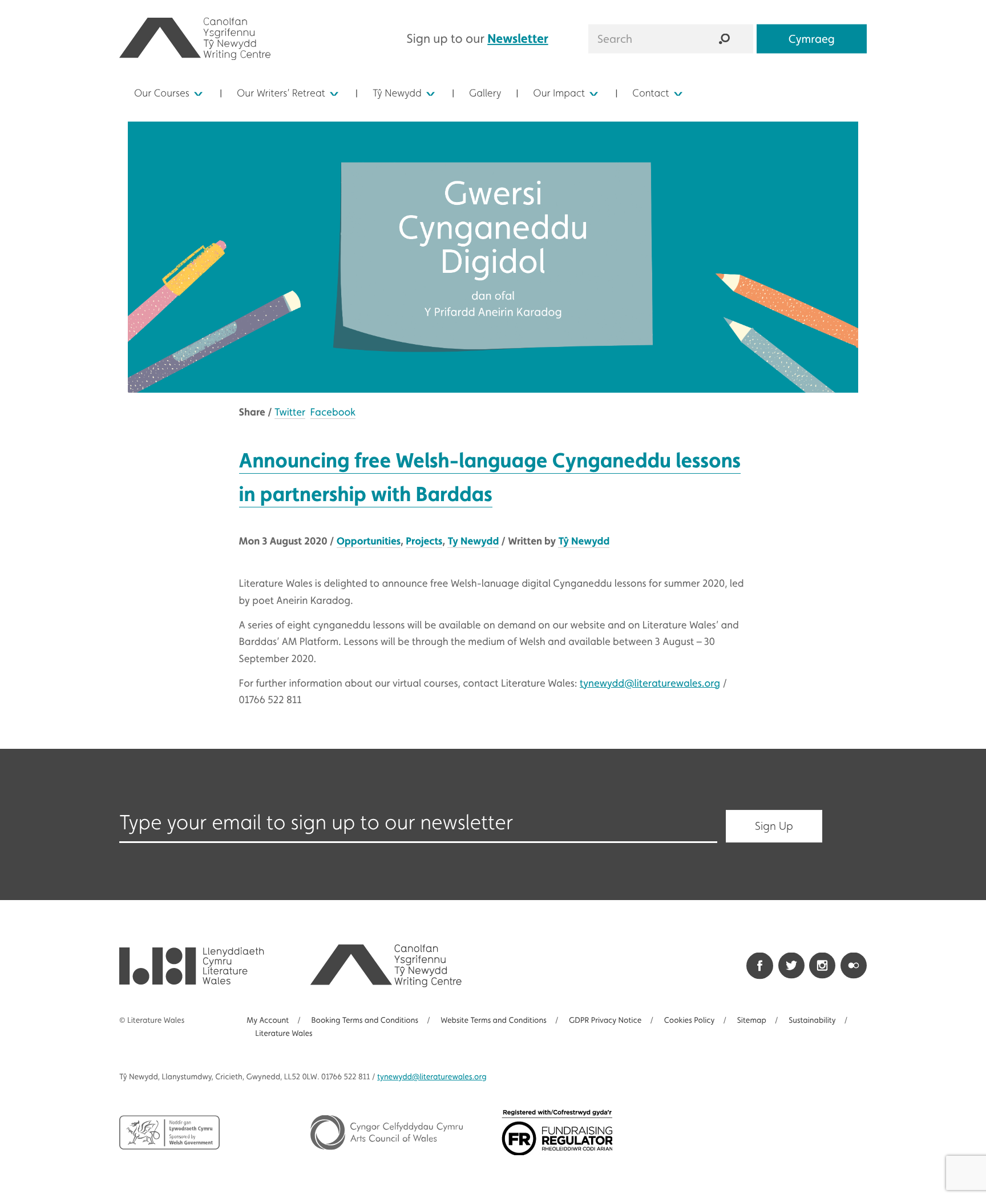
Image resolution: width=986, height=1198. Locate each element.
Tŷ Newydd (397, 93)
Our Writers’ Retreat (281, 93)
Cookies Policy (689, 1020)
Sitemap (751, 1020)
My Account (267, 1020)
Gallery (485, 93)
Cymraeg (812, 38)
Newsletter (517, 38)
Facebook (333, 412)
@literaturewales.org (431, 1077)
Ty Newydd (473, 541)
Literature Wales (283, 1033)
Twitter (289, 412)
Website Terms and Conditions (493, 1020)
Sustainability (812, 1020)
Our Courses (161, 93)
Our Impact (559, 93)
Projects (424, 541)
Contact (650, 93)
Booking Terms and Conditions (364, 1020)
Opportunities (369, 541)
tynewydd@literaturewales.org (650, 683)
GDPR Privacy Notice (605, 1020)
